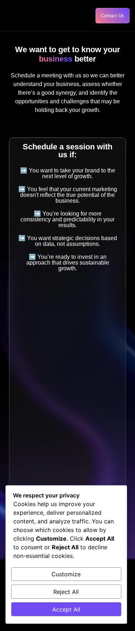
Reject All (66, 591)
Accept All (66, 609)
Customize (66, 574)
